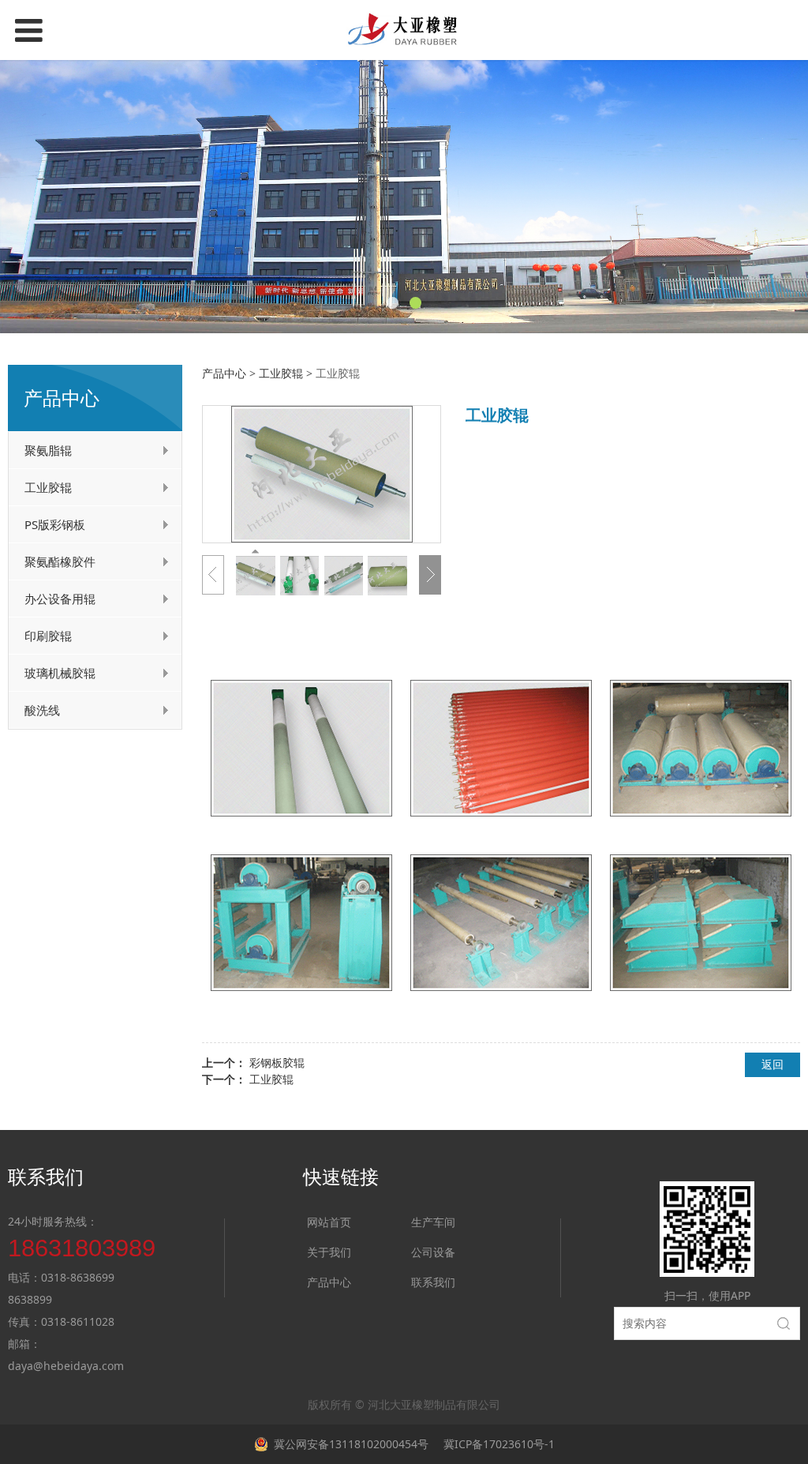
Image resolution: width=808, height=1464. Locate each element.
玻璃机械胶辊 (59, 673)
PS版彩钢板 (54, 524)
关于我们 (329, 1251)
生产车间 (433, 1221)
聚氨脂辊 (48, 450)
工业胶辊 (48, 487)
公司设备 (433, 1251)
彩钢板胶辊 (277, 1062)
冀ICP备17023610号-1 (497, 1443)
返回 (772, 1064)
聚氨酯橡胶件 (59, 561)
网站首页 (329, 1221)
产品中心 (224, 373)
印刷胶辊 (48, 636)
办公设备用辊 (59, 598)
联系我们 (433, 1281)
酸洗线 (42, 710)
